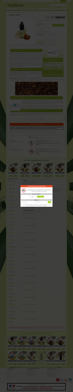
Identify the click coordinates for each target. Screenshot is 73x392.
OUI (40, 196)
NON (32, 196)
